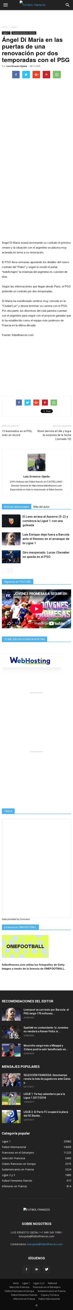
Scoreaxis (25, 919)
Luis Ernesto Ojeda (16, 66)
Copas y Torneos (50, 1295)
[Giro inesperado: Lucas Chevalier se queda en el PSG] (11, 556)
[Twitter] (46, 1269)
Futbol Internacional (14, 1147)
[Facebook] (26, 1269)
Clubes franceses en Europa (19, 1164)
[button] (68, 5)
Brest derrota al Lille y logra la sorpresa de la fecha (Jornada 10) (54, 435)
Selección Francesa (13, 1158)
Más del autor (42, 506)
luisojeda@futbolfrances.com (45, 1244)
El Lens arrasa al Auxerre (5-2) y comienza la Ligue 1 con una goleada (45, 521)
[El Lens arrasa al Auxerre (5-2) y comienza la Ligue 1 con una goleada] (11, 520)
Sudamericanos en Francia (24, 33)
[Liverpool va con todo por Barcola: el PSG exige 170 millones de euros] (11, 1014)
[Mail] (36, 1269)
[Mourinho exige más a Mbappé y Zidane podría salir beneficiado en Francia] (11, 1050)
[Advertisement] (36, 16)
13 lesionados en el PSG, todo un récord (17, 433)
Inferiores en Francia (14, 1186)
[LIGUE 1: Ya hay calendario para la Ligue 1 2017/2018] (11, 1098)
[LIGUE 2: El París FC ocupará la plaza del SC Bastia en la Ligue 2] (11, 1116)
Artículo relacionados (16, 506)
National (52, 1283)
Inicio (4, 27)
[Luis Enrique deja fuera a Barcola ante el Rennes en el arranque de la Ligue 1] (11, 538)
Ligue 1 (6, 33)
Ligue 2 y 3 (8, 1175)
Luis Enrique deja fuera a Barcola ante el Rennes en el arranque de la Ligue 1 (45, 539)
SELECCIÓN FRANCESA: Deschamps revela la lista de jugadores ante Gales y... (47, 1079)
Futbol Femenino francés (17, 1180)
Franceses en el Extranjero (18, 1152)
